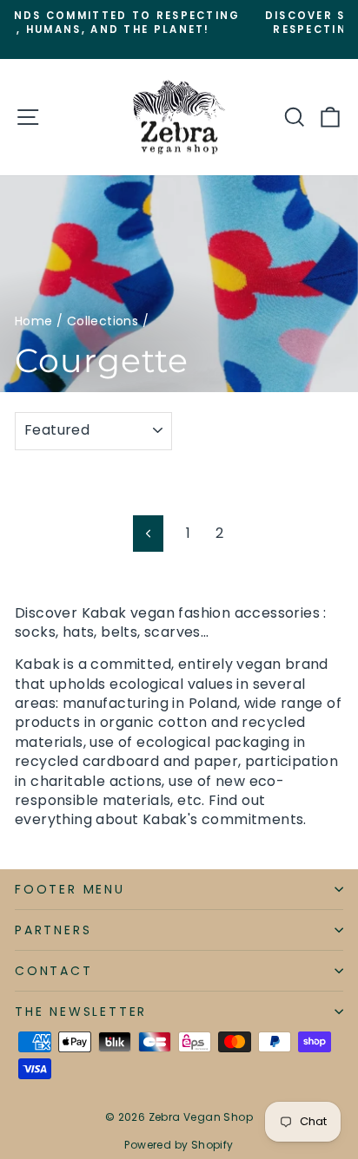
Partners (53, 930)
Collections (102, 321)
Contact (54, 970)
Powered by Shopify (178, 1144)
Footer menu (70, 889)
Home (34, 321)
